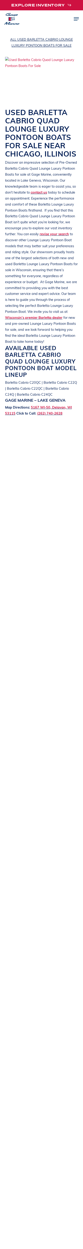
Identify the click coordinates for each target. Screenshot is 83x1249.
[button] (41, 5)
